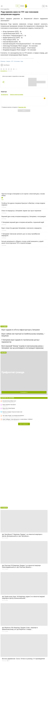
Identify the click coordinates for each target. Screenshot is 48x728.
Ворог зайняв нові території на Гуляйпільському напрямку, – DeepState (23, 335)
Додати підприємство (24, 424)
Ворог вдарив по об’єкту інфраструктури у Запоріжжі (21, 330)
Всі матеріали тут (24, 392)
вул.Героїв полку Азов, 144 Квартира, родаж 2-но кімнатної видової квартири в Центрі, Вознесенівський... (23, 597)
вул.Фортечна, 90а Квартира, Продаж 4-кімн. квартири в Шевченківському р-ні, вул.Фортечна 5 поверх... (20, 628)
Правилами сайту (22, 107)
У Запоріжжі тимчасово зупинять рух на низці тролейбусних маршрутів (21, 235)
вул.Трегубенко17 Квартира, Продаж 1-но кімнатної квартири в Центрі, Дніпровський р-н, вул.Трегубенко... (22, 535)
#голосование (17, 61)
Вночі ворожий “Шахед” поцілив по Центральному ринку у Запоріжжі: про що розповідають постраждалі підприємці (22, 347)
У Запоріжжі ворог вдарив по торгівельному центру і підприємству (21, 341)
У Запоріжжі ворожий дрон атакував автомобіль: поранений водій (23, 222)
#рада (22, 61)
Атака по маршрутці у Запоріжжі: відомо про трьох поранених (21, 211)
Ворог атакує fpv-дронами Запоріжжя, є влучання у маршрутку (22, 228)
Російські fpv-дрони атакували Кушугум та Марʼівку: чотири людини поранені (23, 204)
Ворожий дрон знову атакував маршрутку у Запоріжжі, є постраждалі (24, 216)
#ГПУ (12, 61)
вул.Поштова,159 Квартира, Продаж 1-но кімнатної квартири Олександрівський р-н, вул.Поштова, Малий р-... (21, 566)
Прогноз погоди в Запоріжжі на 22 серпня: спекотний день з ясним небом (23, 194)
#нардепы (8, 61)
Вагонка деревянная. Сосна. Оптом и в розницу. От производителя (23, 659)
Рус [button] (43, 6)
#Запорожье (3, 61)
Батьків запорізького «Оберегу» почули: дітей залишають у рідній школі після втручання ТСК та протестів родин (22, 242)
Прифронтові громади (13, 372)
